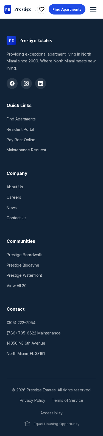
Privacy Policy (32, 400)
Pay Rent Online (21, 139)
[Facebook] (12, 83)
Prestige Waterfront (24, 275)
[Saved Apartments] (41, 9)
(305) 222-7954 (21, 322)
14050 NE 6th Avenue (26, 343)
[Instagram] (26, 83)
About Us (15, 186)
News (12, 207)
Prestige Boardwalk (24, 254)
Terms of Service (67, 400)
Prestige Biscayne (23, 265)
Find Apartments (67, 9)
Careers (14, 197)
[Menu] (93, 9)
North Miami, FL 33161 (26, 353)
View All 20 (17, 285)
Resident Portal (20, 129)
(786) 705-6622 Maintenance (34, 333)
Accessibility (51, 413)
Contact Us (16, 217)
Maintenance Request (26, 150)
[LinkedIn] (40, 83)
